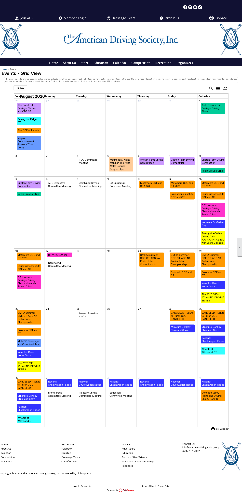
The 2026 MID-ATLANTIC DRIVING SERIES (213, 297)
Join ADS (26, 18)
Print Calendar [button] (222, 429)
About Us (69, 63)
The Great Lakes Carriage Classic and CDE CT (26, 108)
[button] (225, 88)
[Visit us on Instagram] (190, 7)
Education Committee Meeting (120, 394)
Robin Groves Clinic (213, 170)
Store (85, 63)
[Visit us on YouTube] (195, 7)
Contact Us (86, 486)
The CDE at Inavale (28, 130)
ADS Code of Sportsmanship (138, 461)
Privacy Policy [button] (164, 486)
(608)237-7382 (191, 451)
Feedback (127, 465)
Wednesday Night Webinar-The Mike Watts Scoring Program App (119, 164)
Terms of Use (130, 457)
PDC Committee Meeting (88, 161)
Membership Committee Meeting (59, 394)
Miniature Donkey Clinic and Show (180, 328)
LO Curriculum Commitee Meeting (120, 184)
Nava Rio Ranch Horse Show (210, 285)
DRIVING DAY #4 (57, 254)
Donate (221, 18)
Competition (140, 63)
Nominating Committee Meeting (59, 264)
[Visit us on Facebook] (185, 7)
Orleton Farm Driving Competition (151, 161)
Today (20, 87)
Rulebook (66, 448)
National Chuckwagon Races (213, 339)
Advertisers (128, 448)
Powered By (112, 490)
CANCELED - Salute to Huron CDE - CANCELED (182, 316)
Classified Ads (69, 461)
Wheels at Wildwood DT (209, 350)
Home (53, 63)
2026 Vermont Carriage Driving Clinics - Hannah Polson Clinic (211, 209)
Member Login (75, 18)
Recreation (163, 63)
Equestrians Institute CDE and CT (182, 195)
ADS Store (6, 461)
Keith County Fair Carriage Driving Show (211, 108)
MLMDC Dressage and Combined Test (28, 343)
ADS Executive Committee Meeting (59, 184)
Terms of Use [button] (148, 486)
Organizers (184, 63)
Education (101, 63)
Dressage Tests (123, 18)
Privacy (143, 457)
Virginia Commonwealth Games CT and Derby (26, 143)
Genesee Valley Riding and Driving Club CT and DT (212, 395)
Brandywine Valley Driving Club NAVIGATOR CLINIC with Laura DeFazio (213, 238)
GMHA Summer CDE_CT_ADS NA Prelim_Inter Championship (150, 259)
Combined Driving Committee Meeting (90, 184)
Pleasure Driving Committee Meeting (90, 394)
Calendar (119, 63)
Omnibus (172, 18)
